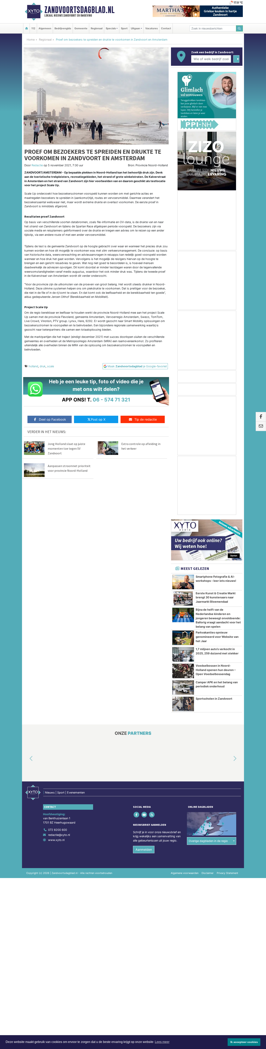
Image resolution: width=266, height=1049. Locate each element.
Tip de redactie (145, 419)
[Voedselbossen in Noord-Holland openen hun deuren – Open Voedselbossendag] (183, 671)
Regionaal (96, 28)
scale (50, 366)
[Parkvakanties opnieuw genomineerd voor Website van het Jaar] (183, 637)
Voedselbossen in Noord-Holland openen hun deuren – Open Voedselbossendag (216, 670)
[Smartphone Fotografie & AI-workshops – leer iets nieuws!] (183, 582)
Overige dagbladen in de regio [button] (208, 841)
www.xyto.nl (56, 840)
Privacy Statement (227, 873)
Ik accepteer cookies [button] (244, 1042)
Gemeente (80, 28)
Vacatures (151, 28)
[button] (26, 758)
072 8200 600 (57, 829)
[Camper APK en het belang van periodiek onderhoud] (183, 687)
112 (33, 28)
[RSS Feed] (152, 814)
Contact (166, 28)
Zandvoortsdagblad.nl (79, 9)
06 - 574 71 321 (111, 400)
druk (43, 366)
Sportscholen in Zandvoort (214, 698)
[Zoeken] (239, 28)
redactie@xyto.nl (59, 834)
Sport (124, 28)
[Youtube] (144, 814)
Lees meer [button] (162, 1042)
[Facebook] (137, 814)
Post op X (98, 419)
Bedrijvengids (63, 28)
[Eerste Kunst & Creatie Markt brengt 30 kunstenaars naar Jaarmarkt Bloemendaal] (183, 598)
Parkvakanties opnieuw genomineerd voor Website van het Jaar (217, 636)
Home (31, 39)
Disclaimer (208, 873)
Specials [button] (111, 28)
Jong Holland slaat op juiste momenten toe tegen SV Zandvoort (66, 448)
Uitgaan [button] (135, 28)
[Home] (26, 28)
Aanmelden (144, 849)
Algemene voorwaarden (184, 873)
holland (33, 366)
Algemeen (45, 28)
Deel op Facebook (52, 419)
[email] (261, 426)
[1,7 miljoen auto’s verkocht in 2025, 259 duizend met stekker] (183, 654)
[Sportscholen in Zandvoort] (183, 704)
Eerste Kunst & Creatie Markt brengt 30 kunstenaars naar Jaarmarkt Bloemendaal (216, 597)
